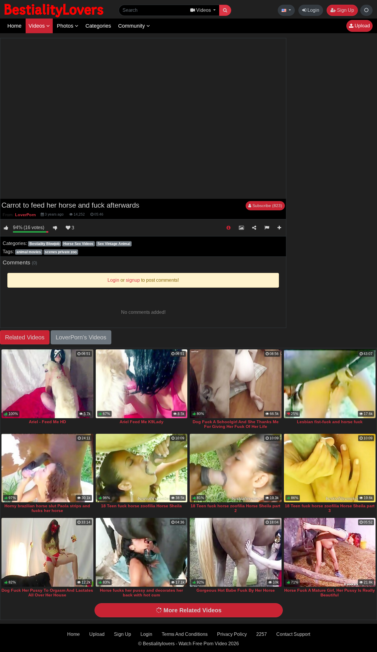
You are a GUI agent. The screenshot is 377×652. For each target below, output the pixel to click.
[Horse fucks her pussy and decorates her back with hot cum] (142, 552)
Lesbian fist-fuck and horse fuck (330, 421)
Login (312, 10)
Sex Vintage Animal (113, 244)
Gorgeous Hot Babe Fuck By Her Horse (235, 590)
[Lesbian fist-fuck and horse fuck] (330, 383)
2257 (261, 634)
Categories (98, 26)
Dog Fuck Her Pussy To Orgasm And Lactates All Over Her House (47, 592)
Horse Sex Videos (78, 244)
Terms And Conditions (185, 634)
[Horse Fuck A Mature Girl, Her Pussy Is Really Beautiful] (330, 552)
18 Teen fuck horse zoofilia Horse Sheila (141, 505)
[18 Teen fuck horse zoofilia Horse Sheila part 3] (330, 468)
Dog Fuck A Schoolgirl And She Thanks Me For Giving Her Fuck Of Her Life (236, 424)
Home (14, 26)
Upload (361, 25)
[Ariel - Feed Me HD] (47, 383)
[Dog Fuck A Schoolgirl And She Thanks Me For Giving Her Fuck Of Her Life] (236, 383)
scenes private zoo (61, 252)
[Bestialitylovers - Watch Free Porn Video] (54, 10)
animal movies (28, 252)
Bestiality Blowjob (44, 244)
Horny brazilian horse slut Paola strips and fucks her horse (47, 508)
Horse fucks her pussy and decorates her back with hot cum (141, 592)
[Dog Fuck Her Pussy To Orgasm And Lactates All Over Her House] (47, 552)
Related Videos (24, 337)
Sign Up (345, 10)
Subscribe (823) (266, 205)
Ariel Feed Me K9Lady (141, 421)
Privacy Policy (232, 634)
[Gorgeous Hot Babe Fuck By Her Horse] (236, 552)
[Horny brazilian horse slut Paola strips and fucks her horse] (47, 468)
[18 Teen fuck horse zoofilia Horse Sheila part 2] (236, 468)
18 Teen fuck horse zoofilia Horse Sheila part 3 (330, 508)
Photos (66, 26)
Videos (37, 26)
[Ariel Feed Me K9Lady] (142, 383)
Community (132, 26)
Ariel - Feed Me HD (47, 421)
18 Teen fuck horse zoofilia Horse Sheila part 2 (235, 508)
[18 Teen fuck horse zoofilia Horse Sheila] (142, 468)
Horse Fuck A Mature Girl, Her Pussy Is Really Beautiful (329, 592)
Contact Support (293, 634)
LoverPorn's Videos (81, 337)
